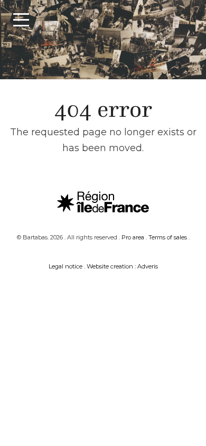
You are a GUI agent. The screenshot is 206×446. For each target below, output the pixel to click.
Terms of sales (167, 237)
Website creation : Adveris (122, 266)
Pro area (132, 237)
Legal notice (65, 266)
